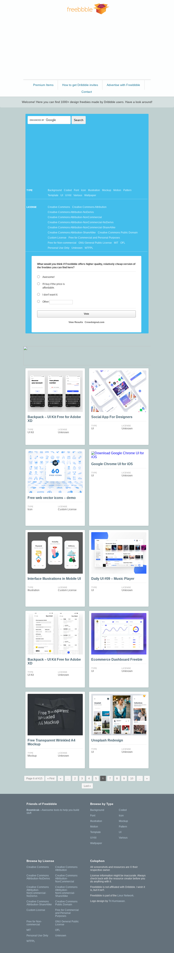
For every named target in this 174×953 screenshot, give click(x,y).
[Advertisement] (87, 49)
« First (50, 778)
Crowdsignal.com (94, 322)
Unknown (77, 247)
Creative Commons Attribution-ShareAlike (72, 232)
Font (76, 190)
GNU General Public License (95, 242)
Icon (83, 190)
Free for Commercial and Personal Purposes (94, 237)
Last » (87, 785)
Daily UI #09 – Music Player (112, 578)
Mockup (106, 190)
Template (53, 195)
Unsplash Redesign (107, 740)
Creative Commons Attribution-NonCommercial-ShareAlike (81, 227)
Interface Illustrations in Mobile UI (54, 578)
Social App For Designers (111, 417)
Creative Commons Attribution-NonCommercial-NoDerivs (81, 222)
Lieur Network (125, 895)
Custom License (57, 237)
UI (61, 195)
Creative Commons (59, 207)
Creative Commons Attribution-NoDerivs (71, 212)
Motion (117, 190)
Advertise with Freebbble (123, 85)
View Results (76, 322)
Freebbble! (88, 8)
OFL (122, 242)
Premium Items (43, 85)
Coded (68, 190)
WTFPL (89, 247)
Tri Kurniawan (117, 901)
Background (55, 190)
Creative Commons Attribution (89, 207)
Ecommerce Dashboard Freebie (116, 659)
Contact (86, 91)
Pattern (127, 190)
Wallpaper (90, 195)
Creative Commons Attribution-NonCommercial (75, 217)
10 (131, 778)
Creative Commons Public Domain (118, 232)
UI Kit (68, 195)
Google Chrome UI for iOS (112, 464)
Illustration (94, 190)
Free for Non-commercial (62, 242)
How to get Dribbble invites (80, 85)
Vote (86, 313)
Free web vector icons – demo (52, 498)
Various (77, 195)
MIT (116, 242)
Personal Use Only (58, 247)
